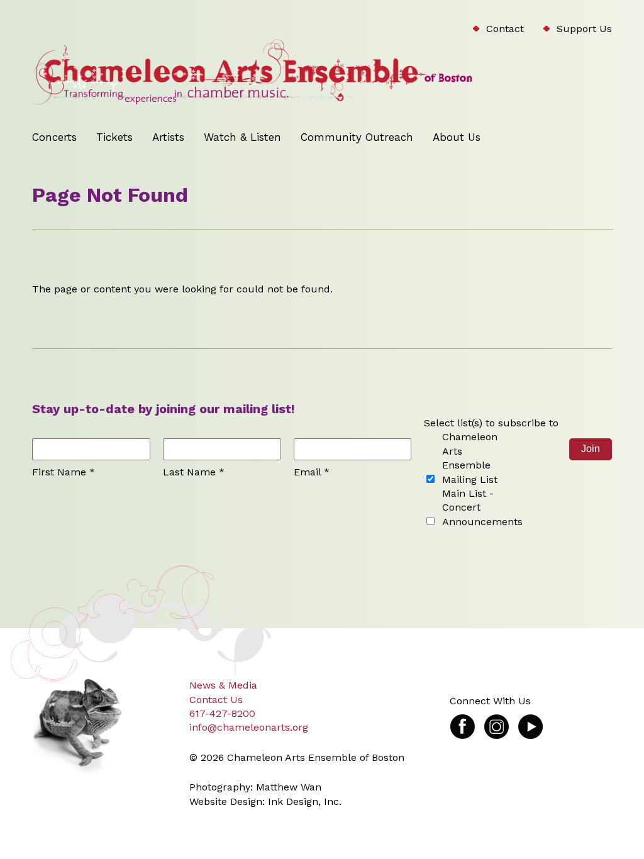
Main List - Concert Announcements (482, 507)
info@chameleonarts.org (248, 727)
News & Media (223, 685)
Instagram (496, 720)
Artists (168, 137)
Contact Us (216, 700)
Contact (505, 29)
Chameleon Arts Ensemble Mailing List (469, 458)
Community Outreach (357, 137)
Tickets (114, 137)
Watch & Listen (242, 137)
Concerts (54, 137)
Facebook (462, 720)
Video (530, 720)
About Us (456, 137)
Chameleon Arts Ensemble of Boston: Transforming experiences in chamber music (220, 73)
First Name (63, 472)
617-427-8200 (222, 713)
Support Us (584, 29)
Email (312, 472)
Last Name (194, 472)
